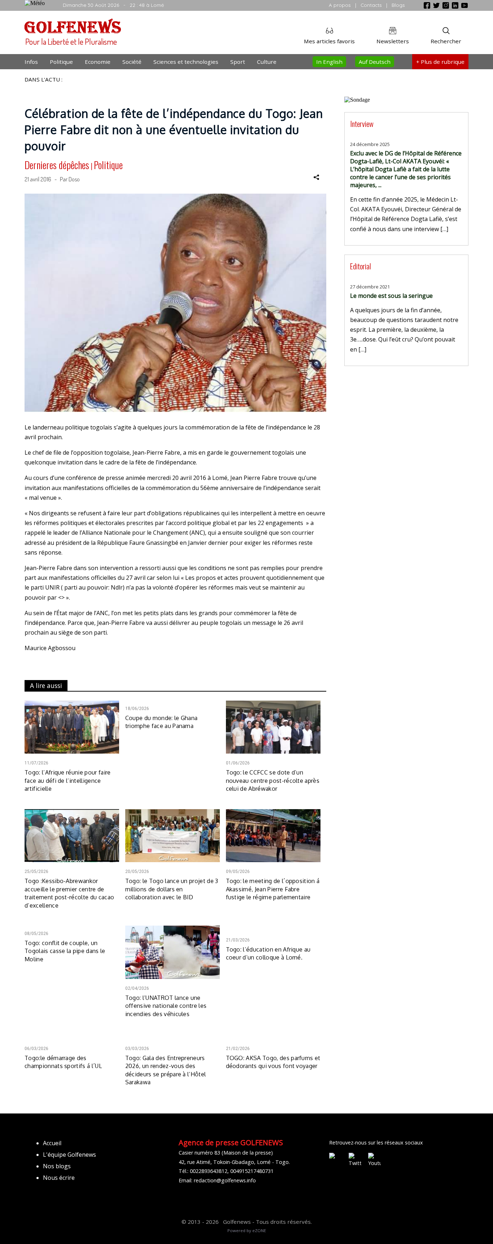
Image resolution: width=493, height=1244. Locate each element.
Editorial (360, 266)
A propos (340, 5)
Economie (97, 61)
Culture (266, 61)
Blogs (398, 5)
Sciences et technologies (185, 61)
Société (131, 61)
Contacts (371, 5)
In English (329, 61)
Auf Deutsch (375, 61)
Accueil (52, 1143)
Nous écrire (59, 1178)
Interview (362, 123)
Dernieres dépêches (57, 165)
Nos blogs (57, 1166)
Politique (61, 61)
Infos (31, 61)
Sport (237, 61)
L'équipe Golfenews (69, 1155)
